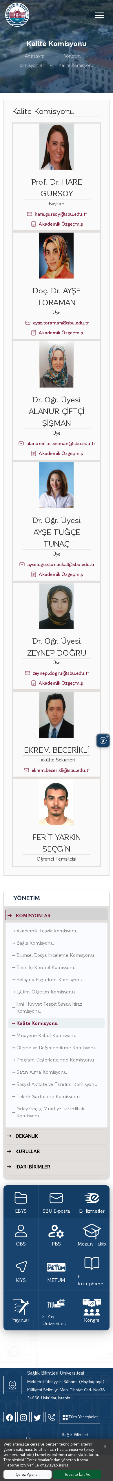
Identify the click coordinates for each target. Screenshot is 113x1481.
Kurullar (27, 1151)
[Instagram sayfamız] (23, 1417)
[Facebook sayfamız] (9, 1417)
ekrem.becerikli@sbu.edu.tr (61, 770)
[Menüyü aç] (99, 15)
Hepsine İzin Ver (77, 1474)
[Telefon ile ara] (51, 1417)
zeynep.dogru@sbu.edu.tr (61, 673)
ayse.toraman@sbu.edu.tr (61, 322)
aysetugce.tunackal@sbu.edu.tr (61, 564)
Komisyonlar (31, 65)
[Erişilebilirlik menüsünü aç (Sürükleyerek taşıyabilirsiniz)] (103, 740)
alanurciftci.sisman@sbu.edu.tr (60, 443)
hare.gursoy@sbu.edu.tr (61, 214)
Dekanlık (26, 1136)
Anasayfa (35, 55)
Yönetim (72, 55)
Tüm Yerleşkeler (83, 1416)
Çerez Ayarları (27, 1474)
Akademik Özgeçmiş (61, 223)
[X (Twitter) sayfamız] (37, 1417)
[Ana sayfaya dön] (17, 14)
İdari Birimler (32, 1166)
